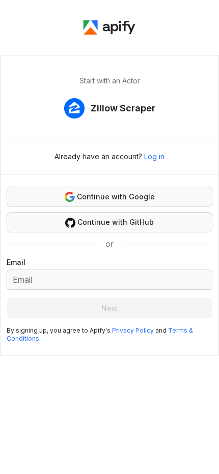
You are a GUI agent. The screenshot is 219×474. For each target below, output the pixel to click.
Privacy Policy (133, 330)
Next (109, 308)
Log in (154, 156)
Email (16, 262)
